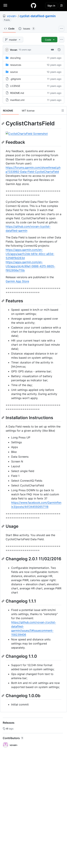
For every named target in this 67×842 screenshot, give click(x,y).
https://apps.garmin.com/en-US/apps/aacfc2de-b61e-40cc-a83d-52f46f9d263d (30, 254)
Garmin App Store (17, 281)
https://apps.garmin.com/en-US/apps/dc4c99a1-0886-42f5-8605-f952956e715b (30, 266)
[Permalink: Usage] (3, 526)
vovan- (12, 16)
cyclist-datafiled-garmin (38, 16)
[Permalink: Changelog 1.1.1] (3, 601)
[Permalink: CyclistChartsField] (3, 123)
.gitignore (15, 78)
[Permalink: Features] (3, 300)
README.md (17, 92)
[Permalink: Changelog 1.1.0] (3, 656)
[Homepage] (33, 5)
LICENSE (15, 85)
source (14, 71)
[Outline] (62, 110)
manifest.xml (17, 99)
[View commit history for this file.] (59, 49)
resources (15, 64)
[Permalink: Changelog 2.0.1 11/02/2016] (3, 558)
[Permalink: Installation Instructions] (3, 417)
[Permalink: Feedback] (3, 142)
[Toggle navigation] (5, 5)
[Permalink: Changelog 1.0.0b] (3, 695)
